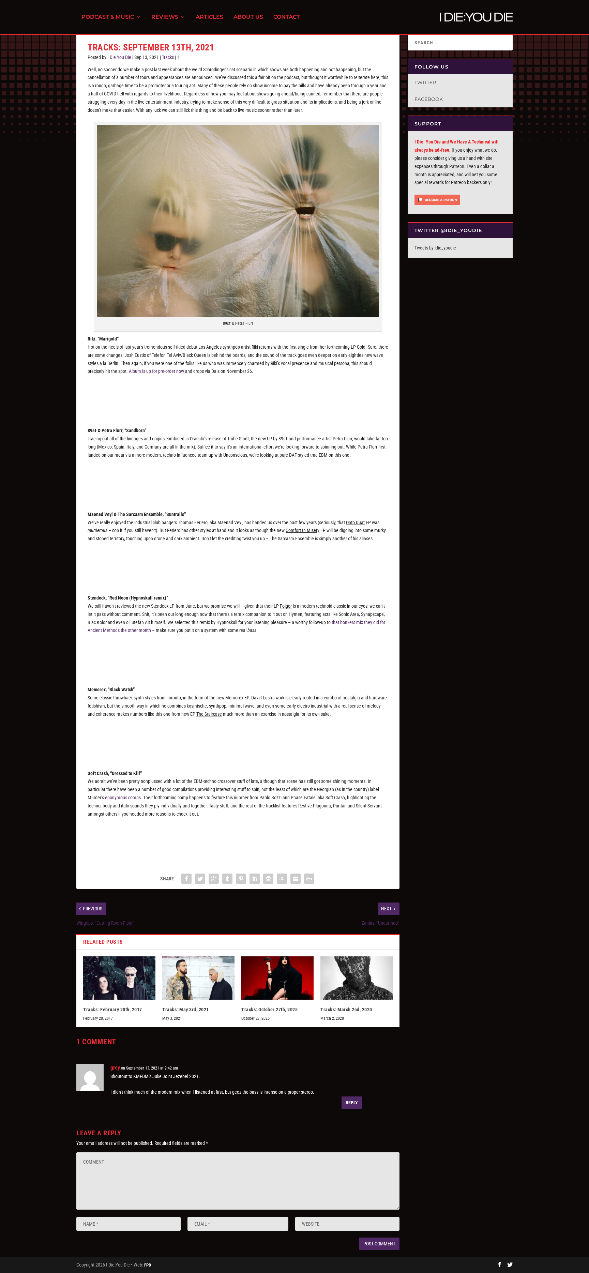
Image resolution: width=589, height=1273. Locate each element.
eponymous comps (123, 797)
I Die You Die (119, 57)
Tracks (168, 57)
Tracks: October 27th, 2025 (269, 1009)
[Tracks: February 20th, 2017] (119, 978)
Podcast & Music (107, 17)
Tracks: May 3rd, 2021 (185, 1009)
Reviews (164, 17)
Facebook (428, 99)
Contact (286, 17)
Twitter (425, 82)
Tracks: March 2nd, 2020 (346, 1009)
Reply (352, 1102)
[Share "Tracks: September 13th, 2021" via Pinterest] (241, 878)
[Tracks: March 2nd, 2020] (356, 978)
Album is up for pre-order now (156, 371)
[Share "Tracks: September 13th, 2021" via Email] (295, 878)
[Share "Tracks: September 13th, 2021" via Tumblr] (227, 878)
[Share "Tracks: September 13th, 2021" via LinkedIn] (254, 878)
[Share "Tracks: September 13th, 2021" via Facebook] (186, 878)
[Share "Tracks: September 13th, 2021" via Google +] (214, 878)
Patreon (456, 166)
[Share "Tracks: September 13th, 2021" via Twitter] (200, 878)
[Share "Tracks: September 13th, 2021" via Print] (309, 878)
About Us (248, 17)
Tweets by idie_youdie (435, 248)
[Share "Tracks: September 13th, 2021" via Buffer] (268, 878)
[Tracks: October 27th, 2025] (277, 978)
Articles (209, 17)
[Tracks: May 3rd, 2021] (198, 978)
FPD (147, 1265)
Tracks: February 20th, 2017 (112, 1009)
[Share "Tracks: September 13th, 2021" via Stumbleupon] (282, 878)
